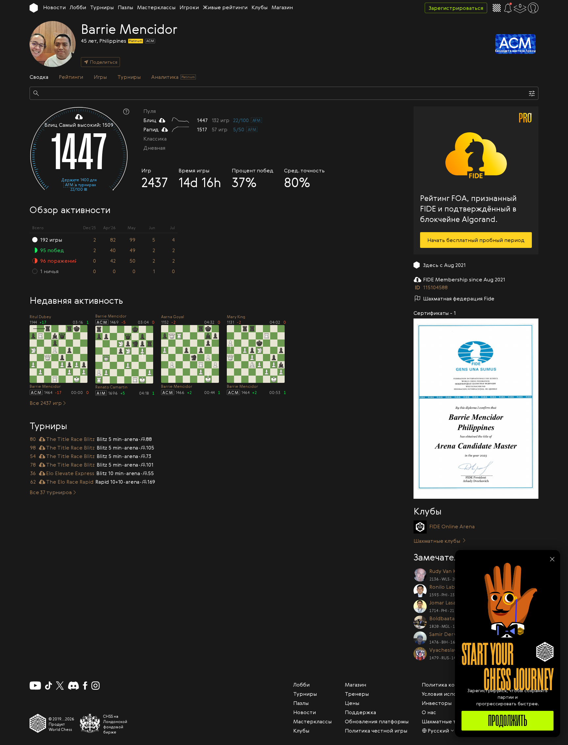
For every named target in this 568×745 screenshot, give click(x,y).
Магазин (282, 7)
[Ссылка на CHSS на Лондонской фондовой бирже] (90, 723)
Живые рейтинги (225, 7)
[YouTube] (35, 685)
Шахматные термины (449, 721)
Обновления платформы (377, 721)
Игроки (189, 7)
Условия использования (452, 693)
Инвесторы (437, 703)
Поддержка (360, 712)
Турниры (102, 7)
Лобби (78, 7)
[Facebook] (85, 685)
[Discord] (73, 685)
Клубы (259, 7)
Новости (54, 7)
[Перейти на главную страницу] (34, 8)
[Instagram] (95, 685)
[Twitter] (60, 685)
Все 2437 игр (46, 402)
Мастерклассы (156, 7)
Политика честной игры (376, 730)
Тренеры (357, 693)
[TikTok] (48, 685)
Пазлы (125, 7)
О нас (429, 712)
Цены (352, 703)
